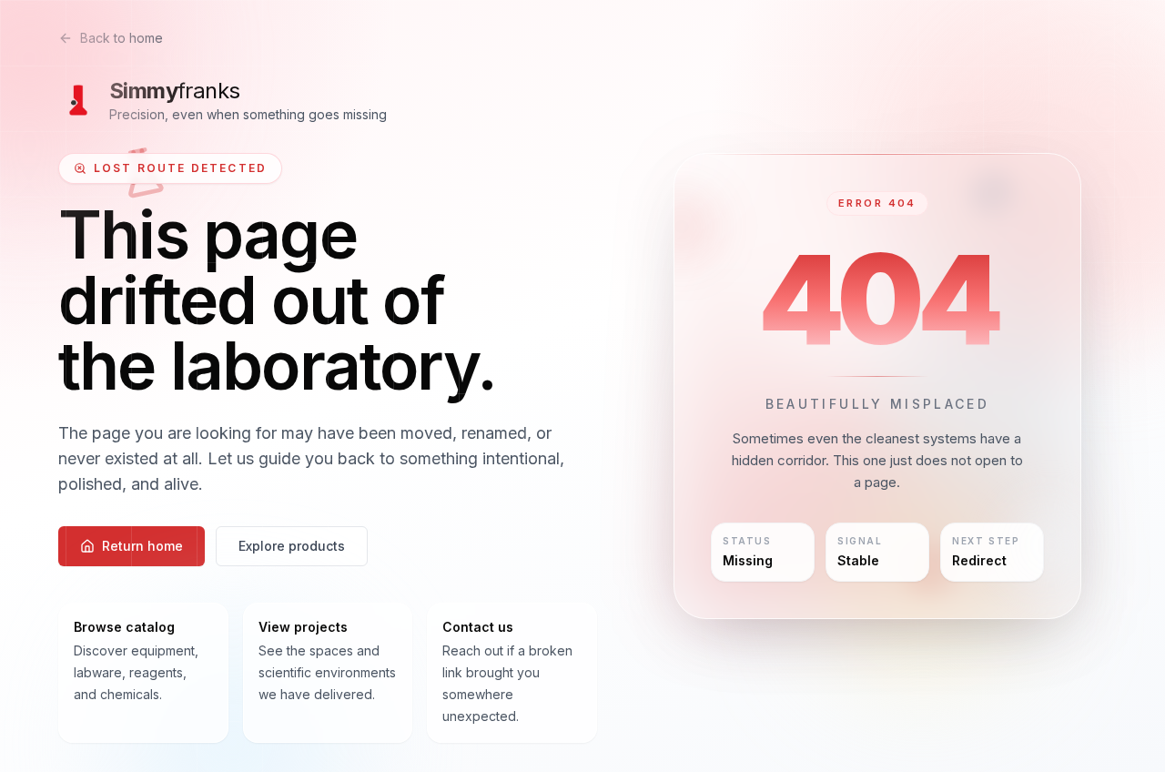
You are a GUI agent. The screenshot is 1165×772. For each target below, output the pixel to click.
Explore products (291, 546)
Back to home (121, 38)
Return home (142, 546)
